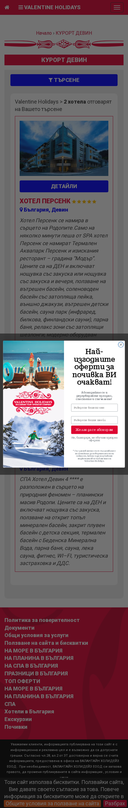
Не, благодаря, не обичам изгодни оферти (94, 439)
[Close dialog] (121, 344)
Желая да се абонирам (94, 430)
